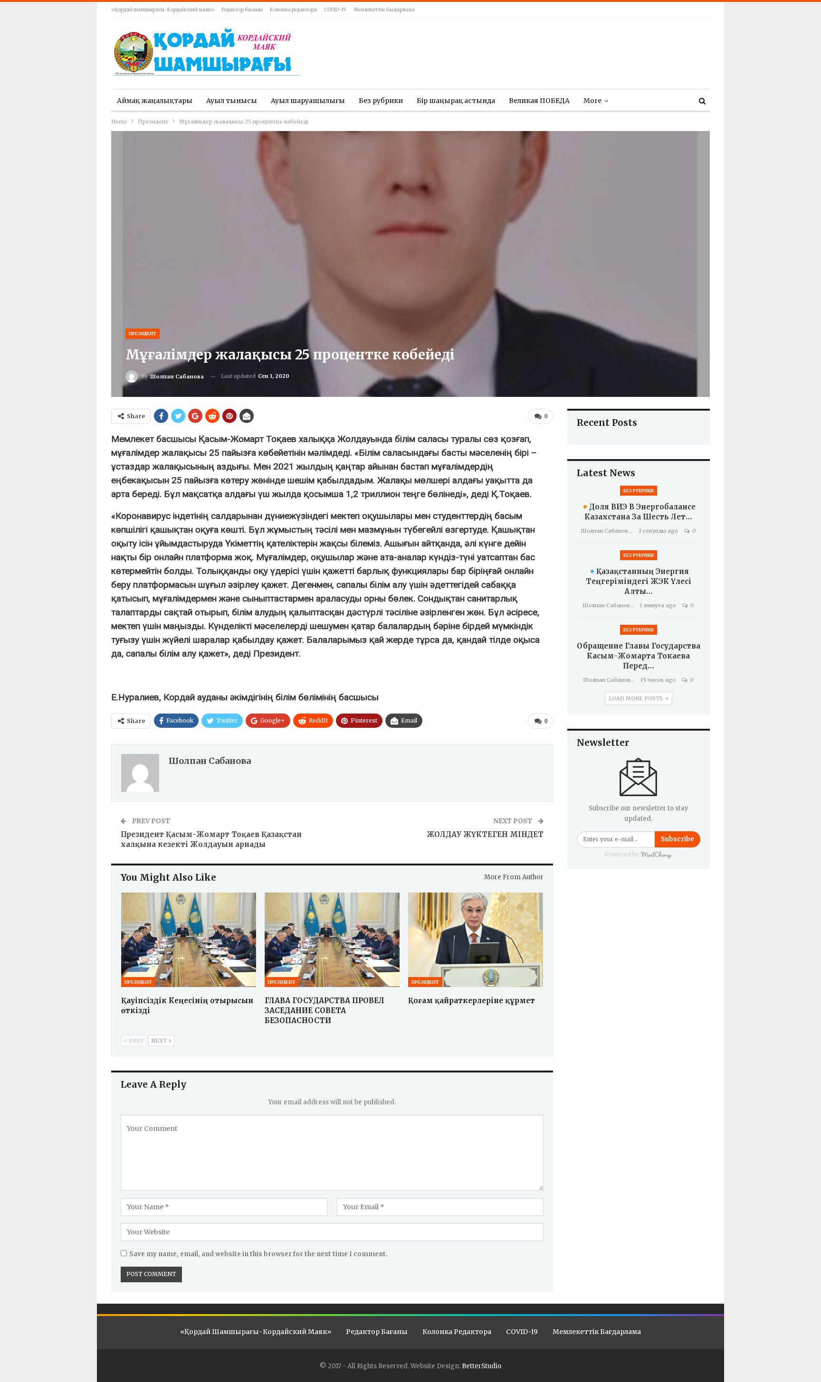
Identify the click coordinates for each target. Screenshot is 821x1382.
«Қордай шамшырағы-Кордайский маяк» (162, 10)
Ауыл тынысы (231, 100)
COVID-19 (335, 10)
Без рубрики (381, 100)
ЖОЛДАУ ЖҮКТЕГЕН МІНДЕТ (485, 834)
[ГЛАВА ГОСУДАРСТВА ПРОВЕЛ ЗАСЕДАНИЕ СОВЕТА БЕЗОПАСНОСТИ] (332, 940)
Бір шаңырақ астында (456, 100)
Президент (142, 333)
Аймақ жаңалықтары (154, 100)
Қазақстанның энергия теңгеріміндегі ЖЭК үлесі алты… (638, 581)
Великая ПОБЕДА (539, 100)
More (592, 100)
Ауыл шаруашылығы (308, 100)
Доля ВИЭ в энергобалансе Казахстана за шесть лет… (640, 511)
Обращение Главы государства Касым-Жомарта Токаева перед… (638, 655)
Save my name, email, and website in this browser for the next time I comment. (258, 1254)
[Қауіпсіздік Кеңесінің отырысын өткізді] (188, 940)
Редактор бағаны (242, 10)
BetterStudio (481, 1366)
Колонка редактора (293, 10)
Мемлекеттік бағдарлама (384, 10)
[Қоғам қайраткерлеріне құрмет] (475, 940)
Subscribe (677, 839)
